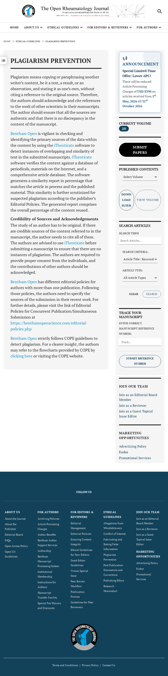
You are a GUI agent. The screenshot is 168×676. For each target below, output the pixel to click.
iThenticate (64, 145)
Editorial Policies (81, 533)
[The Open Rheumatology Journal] (84, 637)
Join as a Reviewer (133, 405)
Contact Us (108, 665)
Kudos (123, 452)
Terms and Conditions (65, 665)
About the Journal (15, 518)
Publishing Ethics (113, 580)
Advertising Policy (133, 446)
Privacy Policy (90, 665)
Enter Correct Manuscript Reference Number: (136, 328)
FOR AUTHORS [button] (147, 27)
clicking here (21, 356)
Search (151, 294)
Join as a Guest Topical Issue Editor (144, 539)
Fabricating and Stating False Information (112, 544)
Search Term (129, 233)
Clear (133, 294)
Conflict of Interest (114, 533)
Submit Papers (140, 150)
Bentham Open (23, 133)
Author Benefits (47, 534)
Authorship (44, 550)
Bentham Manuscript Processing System (48, 561)
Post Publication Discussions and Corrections (113, 570)
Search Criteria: (135, 252)
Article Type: (132, 270)
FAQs (8, 540)
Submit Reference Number (140, 361)
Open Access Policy (16, 546)
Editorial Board (14, 534)
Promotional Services (135, 458)
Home (14, 27)
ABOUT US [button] (31, 27)
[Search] (159, 11)
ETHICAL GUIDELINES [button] (63, 27)
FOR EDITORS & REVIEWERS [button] (108, 27)
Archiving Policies (48, 518)
